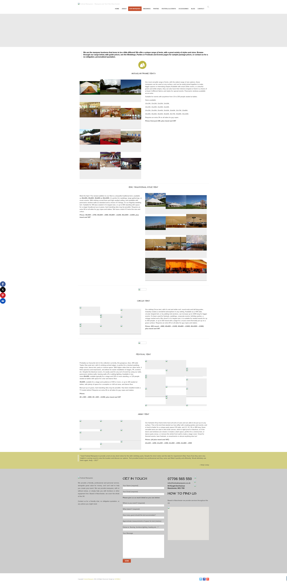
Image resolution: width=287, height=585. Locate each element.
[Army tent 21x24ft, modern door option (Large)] (108, 449)
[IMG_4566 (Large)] (155, 234)
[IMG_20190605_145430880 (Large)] (176, 234)
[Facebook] (3, 284)
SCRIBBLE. (117, 579)
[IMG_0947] (175, 375)
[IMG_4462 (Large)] (90, 315)
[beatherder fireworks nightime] (196, 387)
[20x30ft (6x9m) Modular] (110, 101)
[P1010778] (176, 368)
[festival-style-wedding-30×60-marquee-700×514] (131, 101)
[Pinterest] (3, 295)
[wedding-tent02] (131, 128)
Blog (193, 8)
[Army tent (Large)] (80, 449)
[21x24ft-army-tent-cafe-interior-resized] (90, 428)
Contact (201, 8)
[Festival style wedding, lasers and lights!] (187, 405)
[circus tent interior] (90, 333)
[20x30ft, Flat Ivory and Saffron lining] (90, 178)
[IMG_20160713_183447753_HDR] (146, 375)
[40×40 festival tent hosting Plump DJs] (155, 387)
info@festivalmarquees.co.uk (179, 483)
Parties (156, 8)
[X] (3, 289)
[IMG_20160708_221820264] (187, 368)
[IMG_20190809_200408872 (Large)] (196, 257)
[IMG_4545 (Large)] (176, 213)
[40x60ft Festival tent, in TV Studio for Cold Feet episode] (196, 396)
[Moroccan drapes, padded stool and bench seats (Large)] (110, 178)
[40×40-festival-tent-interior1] (166, 387)
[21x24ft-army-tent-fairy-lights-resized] (110, 428)
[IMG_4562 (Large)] (196, 213)
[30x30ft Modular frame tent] (131, 151)
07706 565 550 (180, 479)
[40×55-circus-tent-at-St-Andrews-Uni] (131, 324)
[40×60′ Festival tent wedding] (194, 375)
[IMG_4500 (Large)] (131, 333)
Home (117, 8)
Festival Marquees (89, 579)
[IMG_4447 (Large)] (155, 213)
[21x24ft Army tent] (131, 428)
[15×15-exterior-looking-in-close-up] (90, 101)
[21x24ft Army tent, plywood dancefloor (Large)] (131, 449)
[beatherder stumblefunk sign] (155, 368)
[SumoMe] (3, 301)
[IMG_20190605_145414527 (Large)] (155, 257)
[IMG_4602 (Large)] (196, 234)
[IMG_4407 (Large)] (196, 280)
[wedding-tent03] (110, 128)
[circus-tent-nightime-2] (129, 315)
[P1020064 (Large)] (155, 280)
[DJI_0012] (155, 396)
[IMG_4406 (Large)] (176, 280)
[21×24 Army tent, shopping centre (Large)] (90, 439)
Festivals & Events (169, 8)
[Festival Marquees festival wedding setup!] (176, 405)
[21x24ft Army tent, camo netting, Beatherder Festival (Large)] (110, 439)
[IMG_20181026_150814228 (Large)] (131, 178)
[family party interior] (110, 151)
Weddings (147, 8)
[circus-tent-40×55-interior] (110, 333)
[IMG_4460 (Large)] (110, 324)
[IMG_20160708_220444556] (166, 396)
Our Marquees (134, 8)
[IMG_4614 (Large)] (176, 257)
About (124, 8)
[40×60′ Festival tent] (146, 405)
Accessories (183, 8)
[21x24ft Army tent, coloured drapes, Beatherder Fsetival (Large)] (131, 439)
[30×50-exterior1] (90, 151)
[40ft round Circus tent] (80, 324)
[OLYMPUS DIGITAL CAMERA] (90, 128)
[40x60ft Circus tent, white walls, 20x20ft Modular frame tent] (101, 315)
